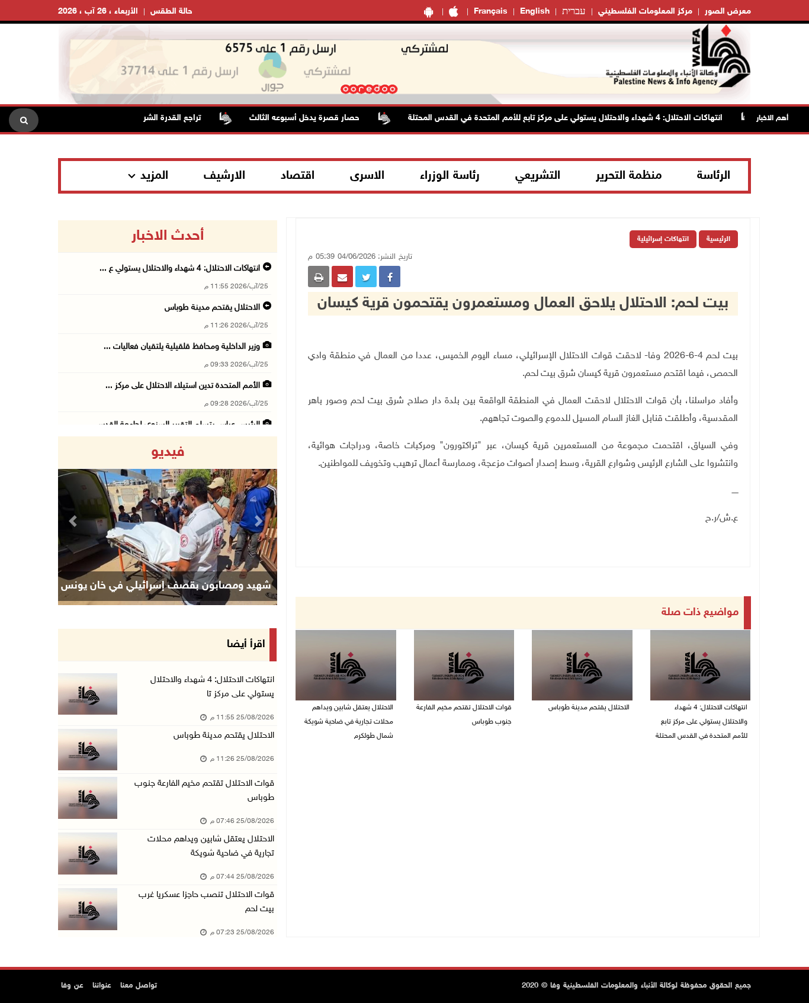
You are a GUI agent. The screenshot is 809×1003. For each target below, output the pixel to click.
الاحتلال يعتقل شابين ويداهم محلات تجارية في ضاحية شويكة (210, 846)
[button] (74, 520)
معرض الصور (728, 12)
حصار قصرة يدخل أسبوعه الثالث (322, 118)
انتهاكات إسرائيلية (663, 239)
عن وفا (72, 986)
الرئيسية (718, 239)
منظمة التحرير (629, 176)
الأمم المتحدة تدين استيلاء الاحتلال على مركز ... (182, 386)
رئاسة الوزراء (450, 176)
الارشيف (224, 176)
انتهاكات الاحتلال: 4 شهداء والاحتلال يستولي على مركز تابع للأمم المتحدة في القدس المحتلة (583, 118)
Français (491, 12)
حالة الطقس (171, 12)
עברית (574, 12)
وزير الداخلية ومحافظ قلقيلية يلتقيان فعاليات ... (182, 347)
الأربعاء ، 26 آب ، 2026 (98, 12)
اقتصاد (297, 176)
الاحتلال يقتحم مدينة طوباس (588, 707)
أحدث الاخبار (167, 236)
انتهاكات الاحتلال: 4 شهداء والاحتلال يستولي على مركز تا (212, 687)
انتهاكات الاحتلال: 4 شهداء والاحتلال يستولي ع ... (179, 268)
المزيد (154, 176)
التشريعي (537, 176)
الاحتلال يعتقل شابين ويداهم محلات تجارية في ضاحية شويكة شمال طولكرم (348, 721)
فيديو (168, 452)
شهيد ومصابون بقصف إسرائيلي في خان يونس (166, 586)
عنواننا (101, 986)
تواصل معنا (138, 986)
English (535, 12)
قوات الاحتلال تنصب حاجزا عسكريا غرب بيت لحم (206, 902)
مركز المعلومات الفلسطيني (645, 12)
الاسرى (367, 176)
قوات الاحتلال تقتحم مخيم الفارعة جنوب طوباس (463, 714)
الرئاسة (713, 176)
